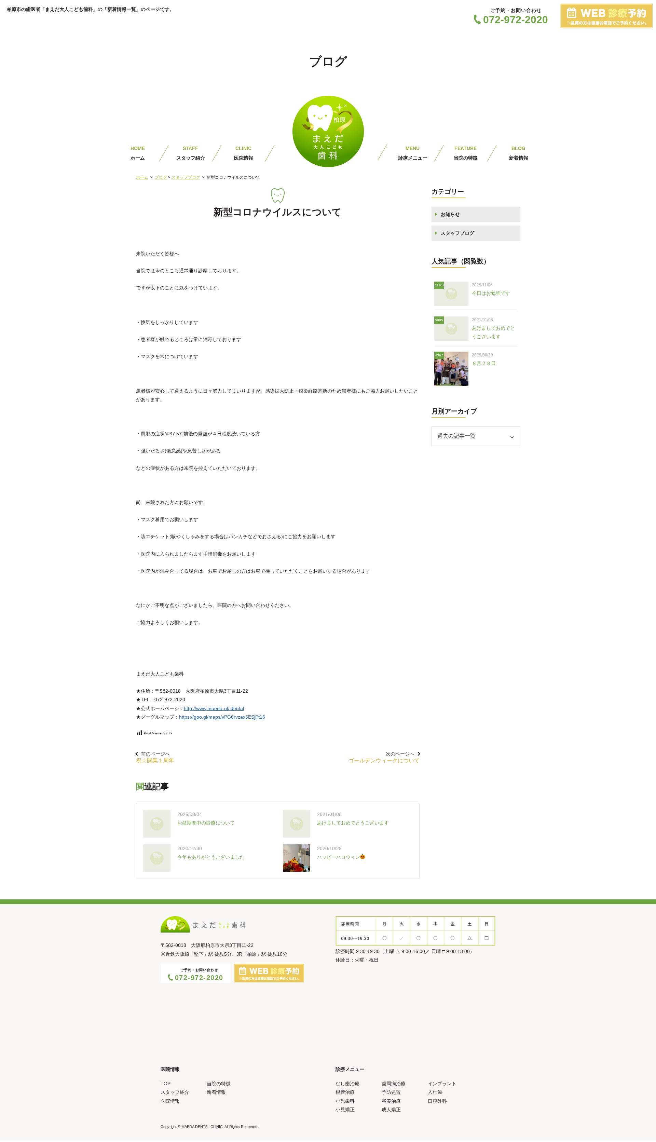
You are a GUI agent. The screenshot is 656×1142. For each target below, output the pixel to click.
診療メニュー (412, 153)
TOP (165, 1083)
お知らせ (450, 214)
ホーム (138, 153)
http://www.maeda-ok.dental (214, 708)
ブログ (161, 177)
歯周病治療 (394, 1083)
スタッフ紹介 (190, 153)
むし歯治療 (347, 1083)
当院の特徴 (466, 153)
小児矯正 (345, 1109)
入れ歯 (435, 1092)
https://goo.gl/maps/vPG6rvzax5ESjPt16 (222, 717)
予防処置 (391, 1092)
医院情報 (243, 153)
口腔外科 (437, 1101)
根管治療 (345, 1092)
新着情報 (518, 153)
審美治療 (391, 1101)
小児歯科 (345, 1101)
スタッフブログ (186, 177)
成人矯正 (391, 1109)
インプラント (442, 1083)
